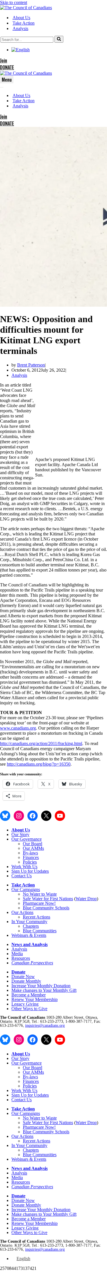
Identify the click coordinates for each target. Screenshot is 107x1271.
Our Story (20, 834)
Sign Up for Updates (30, 871)
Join (3, 60)
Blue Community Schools (46, 907)
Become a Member (28, 994)
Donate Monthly (26, 981)
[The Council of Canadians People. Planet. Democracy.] (26, 7)
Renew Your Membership (34, 999)
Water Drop (86, 898)
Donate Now (23, 976)
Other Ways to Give (29, 1008)
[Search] (58, 39)
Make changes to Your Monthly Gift (43, 990)
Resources (20, 958)
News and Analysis (29, 944)
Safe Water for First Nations (48, 898)
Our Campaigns (25, 889)
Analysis (20, 28)
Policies (30, 862)
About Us (21, 17)
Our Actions (22, 912)
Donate (18, 971)
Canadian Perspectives (32, 962)
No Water (32, 894)
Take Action (24, 23)
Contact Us (21, 875)
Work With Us (24, 866)
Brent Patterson (31, 364)
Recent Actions (36, 917)
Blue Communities (39, 930)
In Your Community (29, 921)
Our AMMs (33, 848)
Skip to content (13, 2)
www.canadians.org (18, 728)
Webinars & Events (28, 935)
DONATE (7, 67)
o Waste (50, 894)
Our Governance (26, 839)
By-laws (30, 852)
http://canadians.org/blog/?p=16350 (38, 764)
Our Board (32, 843)
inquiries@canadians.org (45, 1025)
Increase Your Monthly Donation (40, 985)
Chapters (31, 926)
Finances (31, 857)
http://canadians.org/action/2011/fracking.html (41, 743)
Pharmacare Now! (39, 903)
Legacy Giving (25, 1004)
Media (17, 953)
